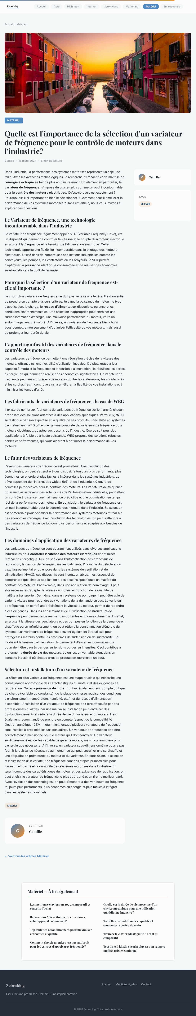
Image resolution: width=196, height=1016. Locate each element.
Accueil (41, 6)
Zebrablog (15, 985)
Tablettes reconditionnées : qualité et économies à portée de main (128, 923)
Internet (91, 6)
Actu (57, 6)
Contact (146, 984)
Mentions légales (126, 984)
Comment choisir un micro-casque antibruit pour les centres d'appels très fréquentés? (59, 944)
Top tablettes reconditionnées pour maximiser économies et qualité (61, 932)
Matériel (151, 6)
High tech (73, 6)
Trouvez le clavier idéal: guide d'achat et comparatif (130, 936)
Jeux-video (111, 6)
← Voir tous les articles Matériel (27, 856)
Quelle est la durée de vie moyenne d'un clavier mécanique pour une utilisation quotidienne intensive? (130, 908)
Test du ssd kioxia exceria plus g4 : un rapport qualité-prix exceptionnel (134, 948)
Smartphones (171, 6)
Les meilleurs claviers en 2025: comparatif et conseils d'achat (60, 906)
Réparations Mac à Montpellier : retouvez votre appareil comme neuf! (57, 919)
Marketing (132, 6)
